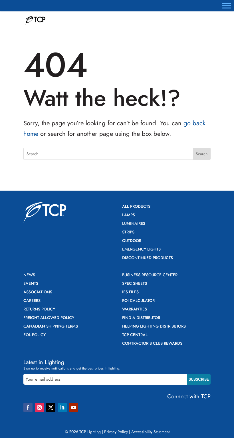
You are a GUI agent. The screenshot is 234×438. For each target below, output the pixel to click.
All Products (136, 206)
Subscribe (199, 379)
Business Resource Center (149, 275)
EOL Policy (34, 335)
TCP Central (135, 335)
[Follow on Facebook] (28, 407)
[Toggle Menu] (226, 5)
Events (30, 283)
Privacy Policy (116, 432)
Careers (32, 300)
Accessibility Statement (150, 432)
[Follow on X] (50, 407)
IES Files (130, 292)
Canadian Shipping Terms (50, 326)
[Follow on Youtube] (73, 407)
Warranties (134, 309)
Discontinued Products (147, 258)
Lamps (128, 215)
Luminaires (133, 223)
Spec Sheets (134, 283)
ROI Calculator (138, 300)
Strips (128, 232)
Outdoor (131, 241)
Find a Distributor (141, 318)
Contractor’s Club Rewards (152, 343)
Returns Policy (39, 309)
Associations (37, 292)
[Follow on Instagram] (39, 407)
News (29, 275)
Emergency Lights (141, 249)
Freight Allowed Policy (48, 318)
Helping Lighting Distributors (154, 326)
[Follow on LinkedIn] (62, 407)
